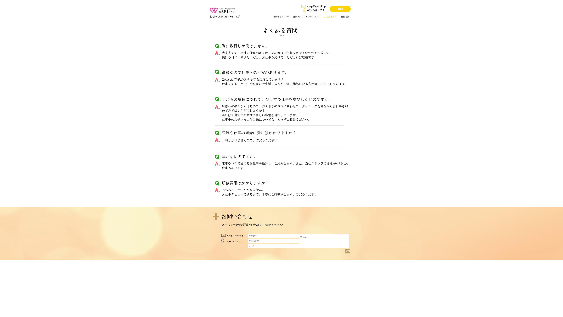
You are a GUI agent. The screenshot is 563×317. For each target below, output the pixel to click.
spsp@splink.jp (316, 6)
